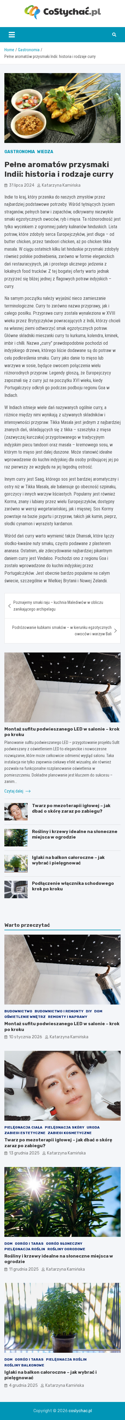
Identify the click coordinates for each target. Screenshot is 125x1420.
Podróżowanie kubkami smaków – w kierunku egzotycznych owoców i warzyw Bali (62, 630)
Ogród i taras (29, 1244)
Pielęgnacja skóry (64, 1127)
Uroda (93, 1127)
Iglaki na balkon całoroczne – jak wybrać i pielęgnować (68, 860)
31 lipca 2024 (21, 185)
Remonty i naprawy (67, 1017)
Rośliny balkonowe (24, 1365)
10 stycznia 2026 (25, 1037)
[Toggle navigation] (11, 34)
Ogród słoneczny (64, 1244)
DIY (89, 1011)
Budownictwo (18, 1011)
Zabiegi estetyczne (24, 1133)
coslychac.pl (80, 1410)
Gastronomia (19, 151)
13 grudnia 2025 (24, 1153)
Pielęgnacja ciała (23, 1127)
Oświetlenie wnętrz (25, 1017)
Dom (98, 1011)
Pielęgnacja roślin (24, 1249)
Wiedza (45, 151)
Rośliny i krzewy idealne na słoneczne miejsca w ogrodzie (74, 834)
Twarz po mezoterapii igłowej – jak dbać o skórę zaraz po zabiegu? (71, 808)
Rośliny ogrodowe (66, 1249)
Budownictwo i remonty (59, 1011)
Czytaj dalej (14, 791)
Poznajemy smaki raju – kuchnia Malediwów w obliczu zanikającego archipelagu (58, 605)
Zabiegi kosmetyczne (70, 1133)
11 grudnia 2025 (24, 1269)
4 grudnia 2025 (23, 1385)
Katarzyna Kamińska (61, 185)
